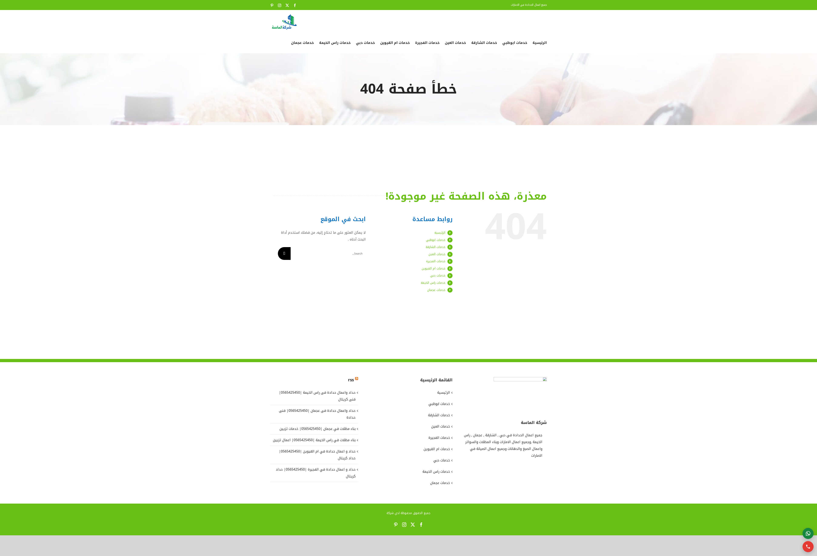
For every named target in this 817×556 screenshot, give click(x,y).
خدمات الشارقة (435, 247)
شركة (390, 513)
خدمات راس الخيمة (433, 283)
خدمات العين (436, 254)
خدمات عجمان (436, 290)
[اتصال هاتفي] (808, 546)
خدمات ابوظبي (435, 240)
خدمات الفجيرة (435, 261)
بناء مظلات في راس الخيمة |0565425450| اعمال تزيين (314, 440)
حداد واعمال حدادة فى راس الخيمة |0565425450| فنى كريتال (317, 396)
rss (351, 380)
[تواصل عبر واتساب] (808, 533)
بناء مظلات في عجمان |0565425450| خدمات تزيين (318, 428)
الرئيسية (439, 233)
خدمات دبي (437, 275)
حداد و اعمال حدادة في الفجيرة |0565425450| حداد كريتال (316, 473)
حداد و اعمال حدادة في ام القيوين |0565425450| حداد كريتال (317, 454)
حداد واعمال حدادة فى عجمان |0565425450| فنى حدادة (317, 414)
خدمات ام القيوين (433, 268)
